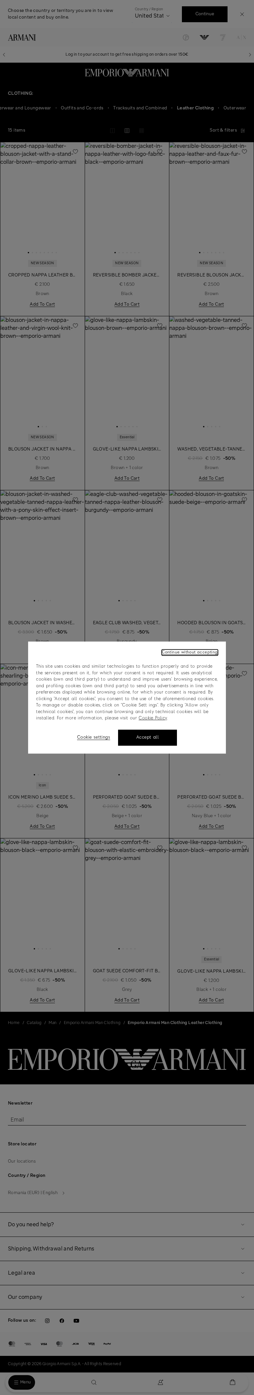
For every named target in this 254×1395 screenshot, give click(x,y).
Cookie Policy (153, 718)
